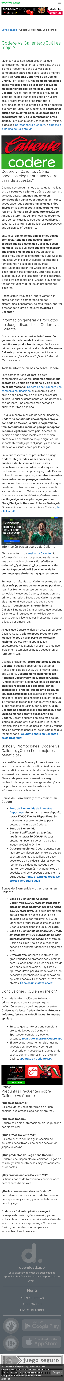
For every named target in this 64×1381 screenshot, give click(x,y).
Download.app (9, 29)
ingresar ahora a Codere (30, 124)
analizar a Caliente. (39, 553)
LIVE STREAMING (32, 1310)
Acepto (57, 1372)
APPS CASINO (32, 1304)
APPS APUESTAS (32, 1298)
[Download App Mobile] (11, 2)
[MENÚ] (61, 2)
